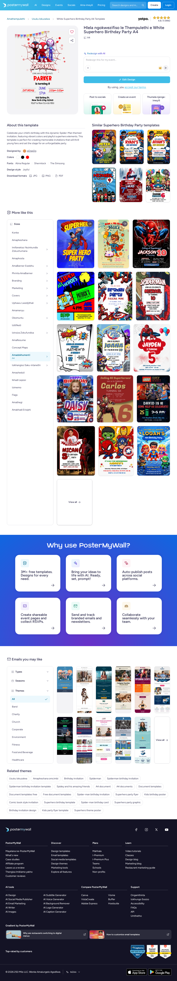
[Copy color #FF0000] (27, 157)
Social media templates (63, 859)
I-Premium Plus (100, 859)
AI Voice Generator (53, 899)
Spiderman (95, 778)
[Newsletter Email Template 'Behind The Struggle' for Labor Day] (123, 740)
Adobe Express (89, 903)
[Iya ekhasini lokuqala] (14, 5)
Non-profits (98, 871)
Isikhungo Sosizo (140, 899)
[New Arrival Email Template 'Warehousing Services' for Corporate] (84, 740)
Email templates (59, 855)
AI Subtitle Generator (54, 895)
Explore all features (61, 871)
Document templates (149, 786)
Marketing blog (133, 863)
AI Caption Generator (54, 911)
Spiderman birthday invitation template (30, 786)
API (132, 911)
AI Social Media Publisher (19, 899)
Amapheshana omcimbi (45, 778)
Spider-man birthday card (95, 802)
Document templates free (23, 794)
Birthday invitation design (22, 810)
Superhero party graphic (127, 802)
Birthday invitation (73, 778)
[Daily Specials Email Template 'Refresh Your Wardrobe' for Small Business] (84, 689)
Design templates (60, 851)
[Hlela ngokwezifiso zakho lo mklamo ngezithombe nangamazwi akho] (42, 70)
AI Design (11, 895)
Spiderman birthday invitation (122, 778)
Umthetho (136, 915)
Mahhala (96, 851)
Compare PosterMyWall (94, 887)
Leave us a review (15, 867)
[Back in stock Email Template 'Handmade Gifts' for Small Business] (123, 689)
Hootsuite (113, 903)
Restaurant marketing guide (140, 867)
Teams (96, 863)
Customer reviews (15, 876)
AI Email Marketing (15, 903)
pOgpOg (31, 150)
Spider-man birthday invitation (93, 794)
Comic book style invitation (23, 802)
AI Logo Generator (53, 907)
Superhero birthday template (59, 802)
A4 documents (125, 786)
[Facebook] (136, 829)
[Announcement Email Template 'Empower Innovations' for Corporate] (143, 740)
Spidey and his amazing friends (73, 786)
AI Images (11, 911)
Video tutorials (133, 851)
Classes (129, 855)
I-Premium (98, 855)
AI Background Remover (56, 903)
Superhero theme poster (87, 810)
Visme (111, 895)
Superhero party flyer (126, 794)
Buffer (111, 899)
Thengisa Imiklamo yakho (19, 871)
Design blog (131, 859)
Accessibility (137, 903)
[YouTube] (166, 829)
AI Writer (10, 907)
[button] (71, 31)
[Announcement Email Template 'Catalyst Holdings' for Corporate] (104, 689)
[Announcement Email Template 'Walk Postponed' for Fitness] (65, 689)
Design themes (59, 863)
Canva (84, 895)
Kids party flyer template (55, 810)
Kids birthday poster (155, 794)
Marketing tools (59, 867)
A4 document (103, 786)
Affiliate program (15, 863)
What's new (12, 855)
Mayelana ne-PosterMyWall (20, 851)
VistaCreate (87, 899)
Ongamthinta (138, 895)
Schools (96, 867)
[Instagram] (146, 829)
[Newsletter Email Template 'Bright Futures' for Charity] (162, 689)
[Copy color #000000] (22, 157)
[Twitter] (156, 829)
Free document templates (57, 794)
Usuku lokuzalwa (18, 778)
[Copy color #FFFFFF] (18, 157)
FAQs (134, 907)
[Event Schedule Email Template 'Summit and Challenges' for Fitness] (143, 689)
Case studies (13, 859)
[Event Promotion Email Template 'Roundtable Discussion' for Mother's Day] (104, 740)
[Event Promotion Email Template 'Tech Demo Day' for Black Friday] (65, 740)
